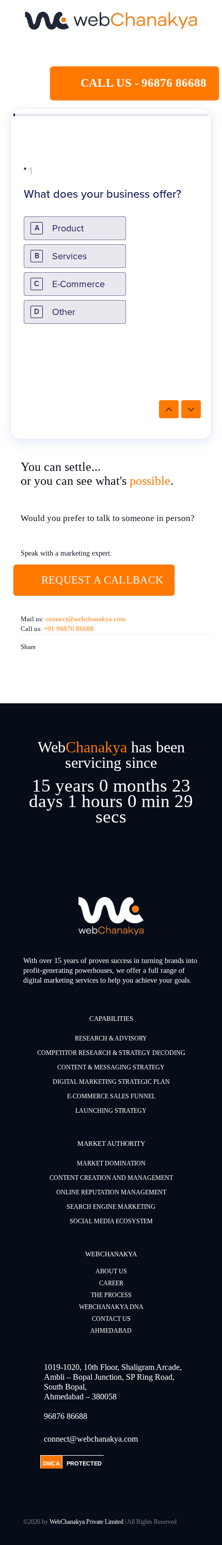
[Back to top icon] (201, 1524)
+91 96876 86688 (69, 629)
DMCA (51, 1463)
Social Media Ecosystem (111, 1221)
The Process (111, 1295)
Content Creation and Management (111, 1177)
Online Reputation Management (111, 1192)
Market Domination (111, 1163)
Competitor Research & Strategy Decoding (111, 1053)
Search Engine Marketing (111, 1206)
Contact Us (111, 1318)
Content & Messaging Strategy (111, 1067)
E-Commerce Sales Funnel (111, 1096)
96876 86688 (65, 1416)
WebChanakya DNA (111, 1307)
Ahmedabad (111, 1330)
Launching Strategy (111, 1110)
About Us (111, 1271)
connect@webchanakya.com (85, 619)
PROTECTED (84, 1463)
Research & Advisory (111, 1038)
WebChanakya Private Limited (86, 1521)
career (111, 1283)
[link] (111, 20)
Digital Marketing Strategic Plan (111, 1081)
